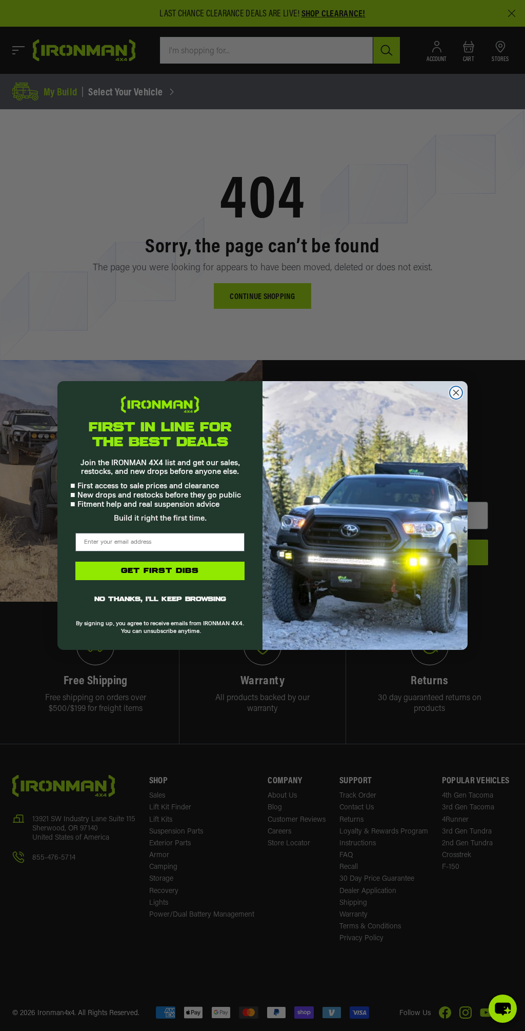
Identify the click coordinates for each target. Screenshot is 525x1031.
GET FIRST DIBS (160, 571)
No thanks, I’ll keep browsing (160, 599)
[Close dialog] (456, 392)
